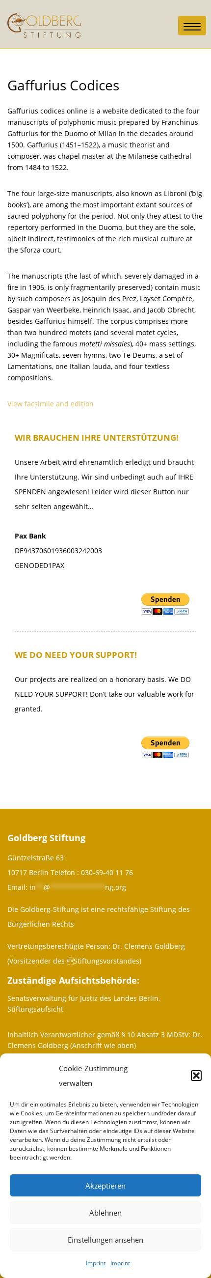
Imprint (96, 1263)
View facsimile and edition (50, 403)
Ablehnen (105, 1213)
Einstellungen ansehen (105, 1240)
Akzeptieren (105, 1186)
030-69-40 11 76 (107, 872)
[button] (196, 1075)
